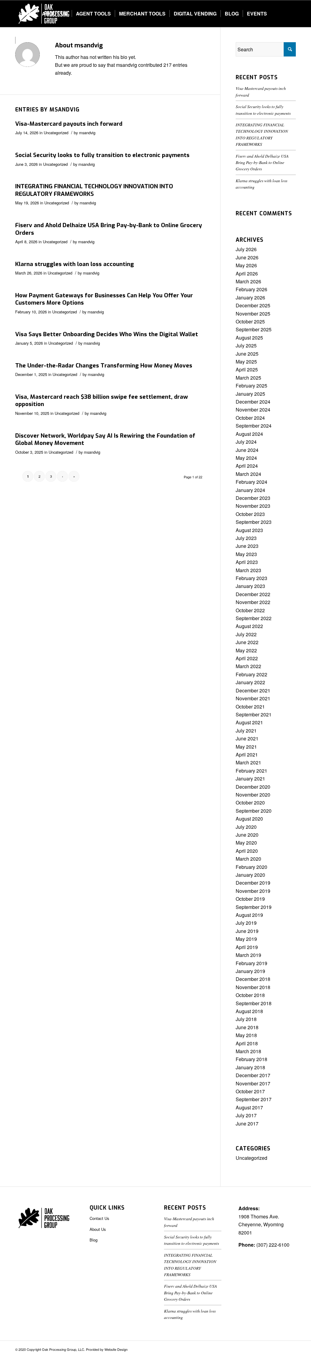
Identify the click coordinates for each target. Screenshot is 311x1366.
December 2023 (253, 497)
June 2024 (247, 449)
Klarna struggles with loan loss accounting (74, 264)
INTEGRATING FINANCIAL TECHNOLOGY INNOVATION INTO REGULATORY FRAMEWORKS (94, 190)
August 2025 (249, 337)
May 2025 (246, 361)
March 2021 (248, 762)
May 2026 (246, 265)
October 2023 (250, 514)
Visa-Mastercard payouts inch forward (68, 124)
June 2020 (247, 834)
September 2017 (254, 1099)
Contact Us (99, 1218)
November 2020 (253, 794)
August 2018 (249, 1011)
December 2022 (253, 594)
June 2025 (247, 353)
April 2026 (247, 273)
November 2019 (253, 890)
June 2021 (247, 738)
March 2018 (248, 1051)
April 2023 (247, 561)
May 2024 (246, 457)
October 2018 (250, 995)
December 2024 (253, 401)
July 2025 (246, 345)
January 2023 (250, 585)
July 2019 (246, 922)
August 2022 (249, 626)
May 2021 (246, 746)
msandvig (87, 132)
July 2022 (246, 634)
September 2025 (254, 329)
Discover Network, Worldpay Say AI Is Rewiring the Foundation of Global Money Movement (105, 439)
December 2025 (253, 305)
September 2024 (254, 425)
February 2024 (251, 481)
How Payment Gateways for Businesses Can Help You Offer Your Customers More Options (104, 299)
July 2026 (246, 249)
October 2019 (250, 898)
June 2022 (247, 642)
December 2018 (253, 978)
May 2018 (246, 1035)
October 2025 (250, 321)
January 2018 (250, 1067)
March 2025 (248, 377)
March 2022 (248, 666)
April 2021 (247, 754)
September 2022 (254, 618)
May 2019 (246, 938)
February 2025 (251, 385)
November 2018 (253, 987)
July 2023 (246, 537)
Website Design (116, 1349)
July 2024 (246, 441)
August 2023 (249, 530)
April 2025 (247, 369)
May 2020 (246, 842)
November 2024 (253, 409)
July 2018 (246, 1019)
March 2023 (248, 570)
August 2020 (249, 818)
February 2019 (251, 963)
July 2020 (246, 826)
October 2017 (250, 1091)
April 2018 (247, 1043)
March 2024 (248, 473)
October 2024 (250, 417)
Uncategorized (56, 132)
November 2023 (253, 505)
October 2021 (250, 706)
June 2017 (247, 1123)
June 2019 (247, 930)
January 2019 (250, 971)
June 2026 (247, 257)
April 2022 (247, 658)
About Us (98, 1229)
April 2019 (247, 947)
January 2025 (250, 393)
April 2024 (247, 465)
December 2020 (253, 786)
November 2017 (253, 1083)
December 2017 (253, 1075)
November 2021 (253, 698)
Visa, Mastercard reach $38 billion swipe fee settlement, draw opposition (101, 400)
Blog (93, 1240)
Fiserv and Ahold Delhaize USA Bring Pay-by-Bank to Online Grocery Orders (108, 229)
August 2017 (249, 1107)
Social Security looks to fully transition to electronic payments (102, 155)
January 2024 (250, 490)
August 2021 (249, 722)
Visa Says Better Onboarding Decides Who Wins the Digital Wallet (106, 334)
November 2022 (253, 602)
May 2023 (246, 554)
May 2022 (246, 650)
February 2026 (251, 289)
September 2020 (254, 810)
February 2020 (251, 866)
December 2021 (253, 690)
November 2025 (253, 313)
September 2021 (254, 714)
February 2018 (251, 1059)
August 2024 (249, 433)
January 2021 (250, 778)
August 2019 (249, 914)
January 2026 (250, 297)
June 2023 (247, 545)
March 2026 (248, 281)
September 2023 (254, 521)
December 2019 (253, 882)
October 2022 (250, 610)
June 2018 (247, 1027)
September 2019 (254, 906)
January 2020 (250, 874)
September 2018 (254, 1003)
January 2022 (250, 682)
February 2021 (251, 770)
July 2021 (246, 730)
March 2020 (248, 858)
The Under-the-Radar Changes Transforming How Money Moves (103, 365)
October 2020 (250, 802)
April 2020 (247, 850)
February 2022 (251, 674)
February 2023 (251, 578)
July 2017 (246, 1115)
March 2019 (248, 954)
